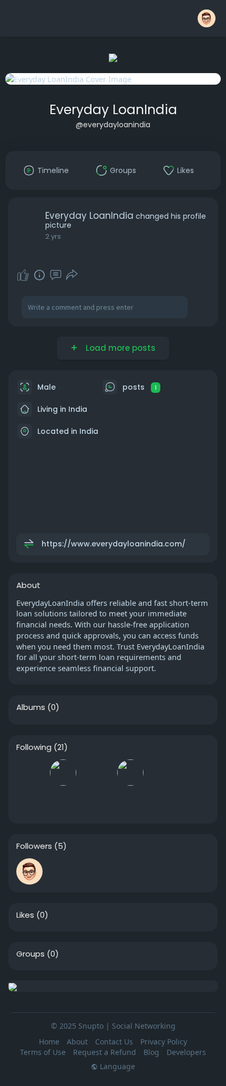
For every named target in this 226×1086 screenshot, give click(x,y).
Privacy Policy (163, 1042)
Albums (30, 707)
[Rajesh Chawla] (29, 871)
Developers (186, 1052)
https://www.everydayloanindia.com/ (114, 544)
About (77, 1042)
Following (34, 747)
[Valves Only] (164, 871)
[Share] (72, 275)
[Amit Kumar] (130, 772)
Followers (34, 846)
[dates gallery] (164, 772)
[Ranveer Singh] (97, 772)
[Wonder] (39, 275)
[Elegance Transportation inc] (63, 871)
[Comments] (56, 275)
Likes (25, 915)
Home (49, 1042)
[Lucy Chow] (130, 802)
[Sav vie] (29, 772)
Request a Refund (104, 1052)
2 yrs (53, 236)
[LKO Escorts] (97, 871)
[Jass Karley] (63, 802)
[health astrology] (97, 802)
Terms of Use (43, 1052)
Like (23, 275)
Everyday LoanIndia (113, 109)
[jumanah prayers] (63, 772)
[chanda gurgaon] (130, 871)
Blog (151, 1052)
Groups (30, 954)
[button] (206, 18)
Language (116, 1066)
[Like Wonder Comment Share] (47, 275)
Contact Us (114, 1042)
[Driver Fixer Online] (29, 802)
